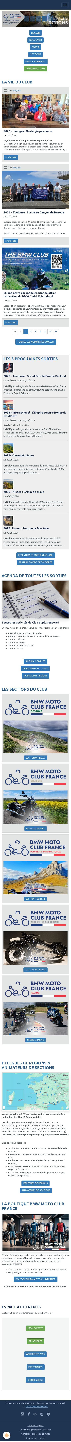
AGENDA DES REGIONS (35, 675)
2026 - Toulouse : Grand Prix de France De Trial (34, 376)
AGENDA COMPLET (36, 661)
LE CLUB (35, 33)
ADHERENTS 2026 (35, 1354)
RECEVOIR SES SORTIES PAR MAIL (35, 555)
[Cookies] (6, 1435)
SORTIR (35, 47)
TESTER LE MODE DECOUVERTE (35, 562)
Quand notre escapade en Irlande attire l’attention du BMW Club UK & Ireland (30, 294)
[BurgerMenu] (65, 4)
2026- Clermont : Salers (19, 455)
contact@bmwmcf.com (37, 1406)
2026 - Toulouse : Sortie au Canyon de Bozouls (34, 212)
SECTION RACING (35, 1040)
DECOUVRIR (35, 40)
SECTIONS (35, 54)
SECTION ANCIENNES (35, 970)
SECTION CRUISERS (35, 829)
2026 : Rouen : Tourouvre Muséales (26, 528)
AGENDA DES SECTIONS (35, 668)
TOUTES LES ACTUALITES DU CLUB (35, 341)
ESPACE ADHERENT (35, 61)
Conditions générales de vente (35, 1434)
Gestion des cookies (35, 1438)
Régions (17, 90)
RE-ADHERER (35, 1341)
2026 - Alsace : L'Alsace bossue (23, 491)
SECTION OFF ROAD (35, 758)
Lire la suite (10, 157)
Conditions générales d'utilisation (35, 1430)
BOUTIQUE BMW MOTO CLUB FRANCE (35, 1279)
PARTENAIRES (35, 1367)
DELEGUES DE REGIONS (35, 1183)
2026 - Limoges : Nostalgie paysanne (28, 131)
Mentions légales (36, 1426)
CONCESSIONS (35, 1380)
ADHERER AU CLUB (35, 68)
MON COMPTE (35, 1328)
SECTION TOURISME (35, 899)
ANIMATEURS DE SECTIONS (36, 1190)
